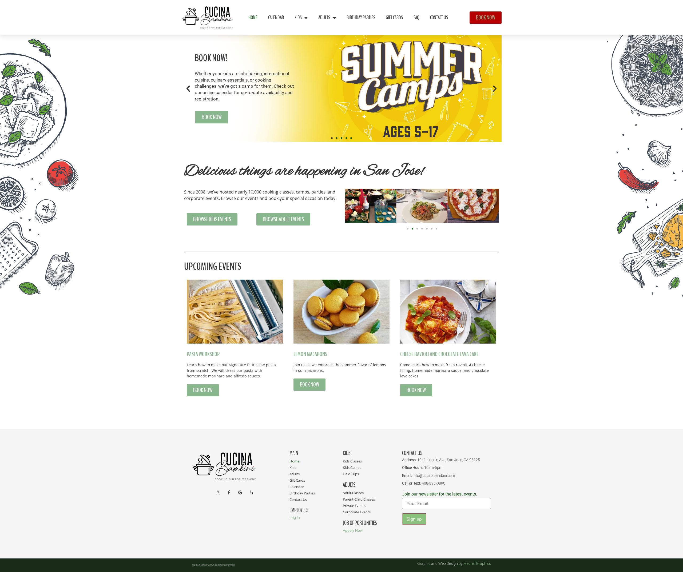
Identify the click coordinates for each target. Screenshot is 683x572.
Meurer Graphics (477, 563)
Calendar (276, 17)
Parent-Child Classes (359, 499)
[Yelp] (251, 492)
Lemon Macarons (310, 354)
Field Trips (351, 474)
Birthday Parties (361, 17)
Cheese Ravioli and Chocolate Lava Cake (439, 354)
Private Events (354, 505)
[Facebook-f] (228, 492)
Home (252, 17)
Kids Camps (352, 467)
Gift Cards (394, 17)
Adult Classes (353, 492)
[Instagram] (217, 492)
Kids (298, 17)
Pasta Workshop (203, 354)
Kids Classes (352, 461)
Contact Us (439, 17)
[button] (188, 88)
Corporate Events (357, 512)
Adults (324, 17)
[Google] (240, 492)
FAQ (416, 17)
